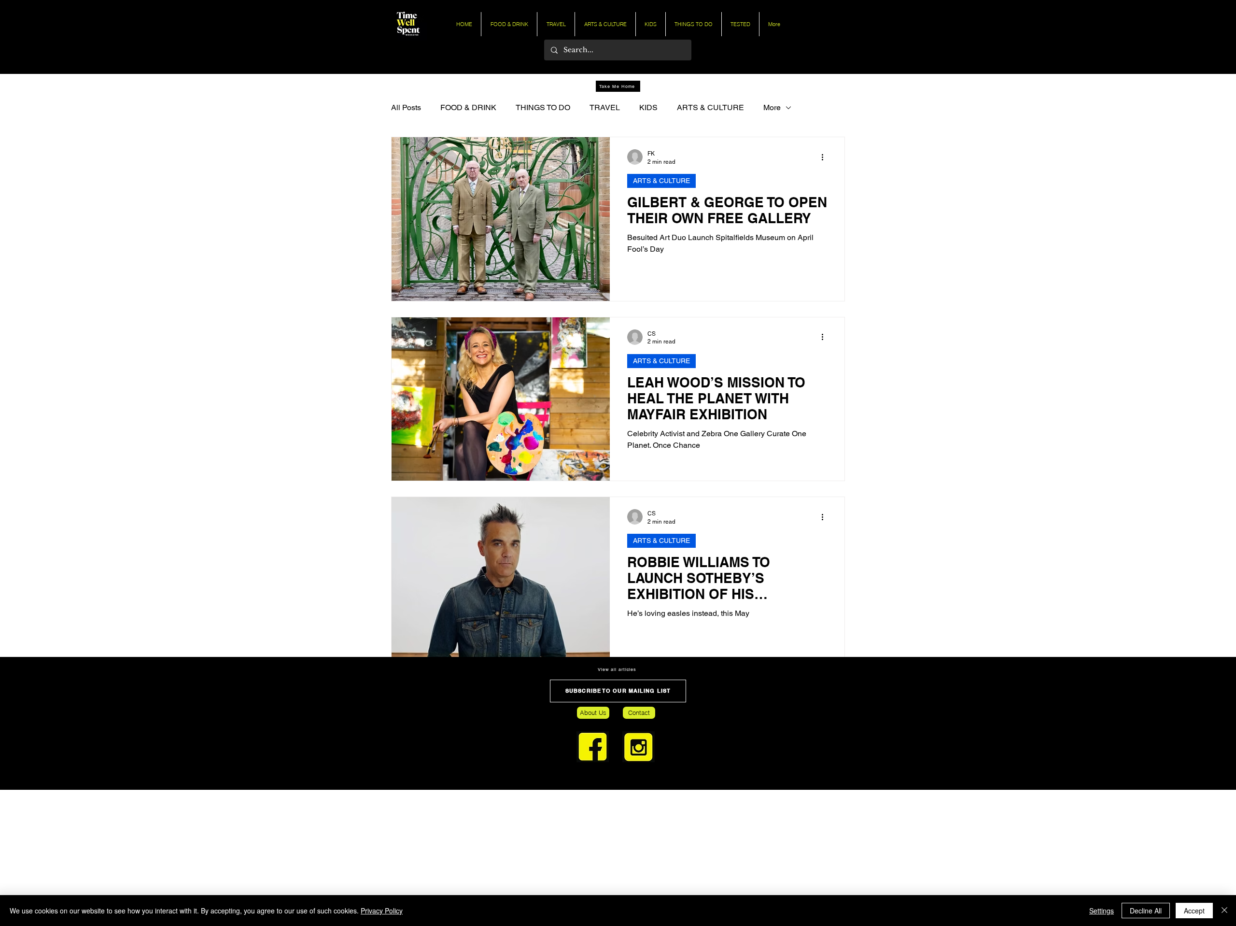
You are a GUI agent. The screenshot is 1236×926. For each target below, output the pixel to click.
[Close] (1224, 910)
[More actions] (825, 157)
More (772, 107)
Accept (1194, 910)
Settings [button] (1101, 910)
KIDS (648, 107)
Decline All (1146, 910)
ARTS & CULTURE (710, 107)
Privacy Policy (382, 910)
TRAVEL (605, 107)
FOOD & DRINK (468, 107)
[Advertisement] (289, 857)
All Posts (406, 107)
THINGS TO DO (543, 107)
